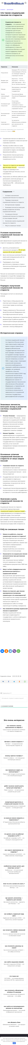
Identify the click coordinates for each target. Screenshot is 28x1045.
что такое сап (14, 976)
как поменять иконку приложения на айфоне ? (14, 726)
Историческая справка (12, 205)
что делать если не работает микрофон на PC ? (14, 835)
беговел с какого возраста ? (14, 741)
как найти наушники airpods (14, 962)
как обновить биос (14, 1022)
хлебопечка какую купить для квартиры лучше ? (14, 867)
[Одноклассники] (6, 651)
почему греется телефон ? (14, 756)
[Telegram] (10, 651)
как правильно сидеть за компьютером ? (14, 770)
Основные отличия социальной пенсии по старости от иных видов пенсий (13, 216)
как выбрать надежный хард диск (14, 915)
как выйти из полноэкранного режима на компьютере (14, 1007)
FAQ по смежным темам (13, 225)
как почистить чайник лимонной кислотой (14, 930)
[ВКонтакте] (2, 651)
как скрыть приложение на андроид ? (14, 851)
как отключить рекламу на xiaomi (14, 947)
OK (14, 1043)
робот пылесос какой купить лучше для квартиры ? (14, 787)
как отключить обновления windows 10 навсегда (14, 991)
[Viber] (14, 651)
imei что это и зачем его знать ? (14, 883)
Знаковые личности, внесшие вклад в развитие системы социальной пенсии (13, 209)
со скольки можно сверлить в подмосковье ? (14, 819)
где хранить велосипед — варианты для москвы (14, 898)
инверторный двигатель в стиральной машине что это (14, 803)
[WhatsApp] (18, 651)
